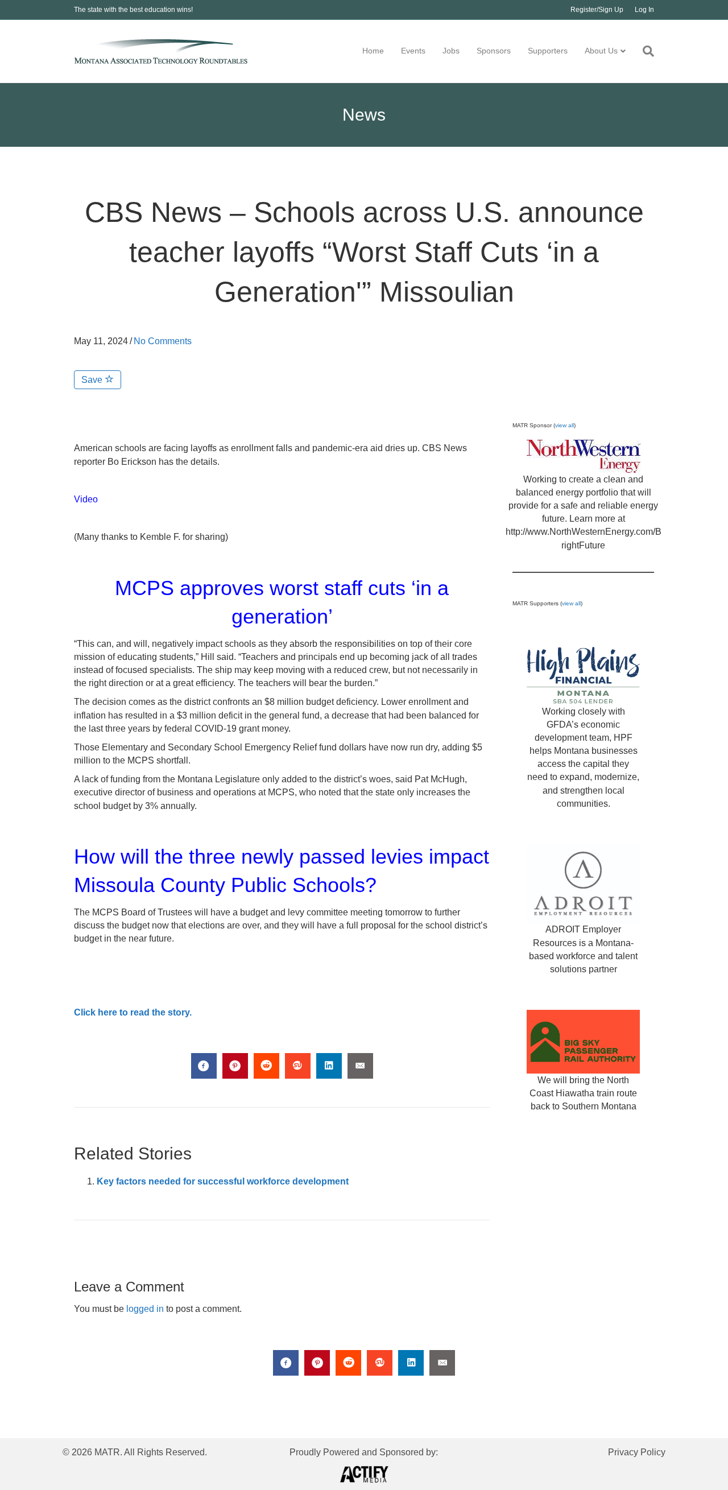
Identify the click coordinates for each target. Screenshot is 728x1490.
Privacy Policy (636, 1452)
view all (564, 425)
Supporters (548, 50)
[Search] (644, 51)
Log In (644, 10)
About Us (601, 50)
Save (93, 380)
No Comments (163, 341)
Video (86, 499)
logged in (145, 1309)
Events (413, 50)
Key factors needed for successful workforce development (223, 1181)
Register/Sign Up (596, 10)
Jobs (451, 50)
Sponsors (494, 50)
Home (373, 50)
